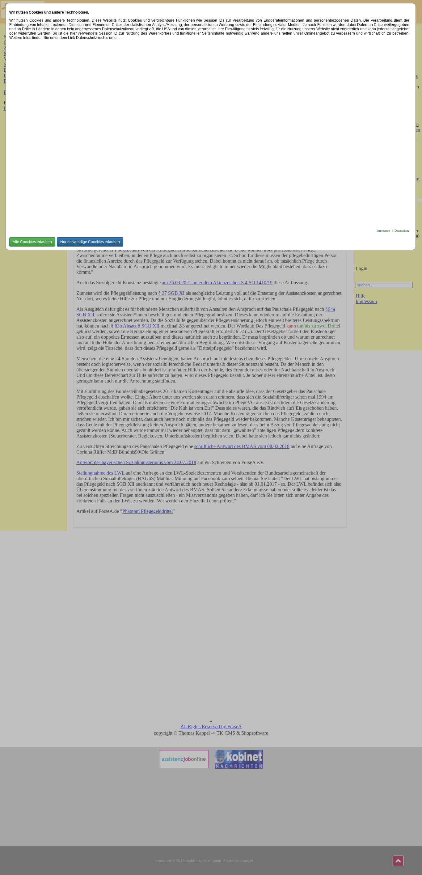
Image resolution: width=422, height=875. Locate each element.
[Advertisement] (194, 132)
